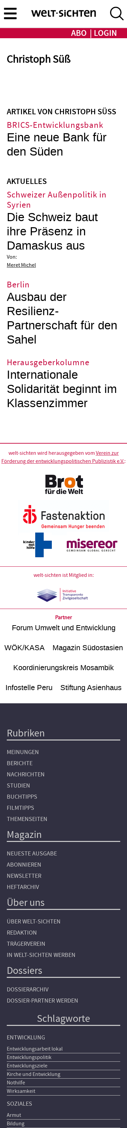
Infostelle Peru (28, 687)
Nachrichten (26, 774)
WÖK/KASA (24, 648)
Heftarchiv (23, 887)
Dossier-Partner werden (42, 1001)
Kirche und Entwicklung (33, 1074)
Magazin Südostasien (87, 648)
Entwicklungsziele (27, 1065)
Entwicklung (26, 1037)
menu (10, 13)
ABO (79, 33)
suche (117, 13)
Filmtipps (20, 808)
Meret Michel (21, 265)
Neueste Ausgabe (32, 853)
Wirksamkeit (21, 1091)
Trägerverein (26, 944)
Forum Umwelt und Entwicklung (63, 628)
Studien (18, 786)
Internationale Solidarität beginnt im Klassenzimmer (62, 389)
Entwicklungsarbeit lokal (35, 1048)
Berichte (20, 763)
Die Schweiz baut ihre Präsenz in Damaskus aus (52, 231)
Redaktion (22, 933)
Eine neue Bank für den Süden (57, 144)
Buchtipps (22, 797)
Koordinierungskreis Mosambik (63, 668)
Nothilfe (16, 1082)
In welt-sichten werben (41, 955)
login (105, 33)
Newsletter (24, 876)
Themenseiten (27, 819)
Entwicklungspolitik (29, 1057)
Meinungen (23, 752)
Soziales (19, 1104)
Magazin (24, 834)
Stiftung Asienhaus (91, 687)
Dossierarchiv (27, 989)
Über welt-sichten (34, 921)
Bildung (15, 1123)
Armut (14, 1115)
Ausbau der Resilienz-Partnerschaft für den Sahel (62, 318)
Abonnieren (24, 865)
